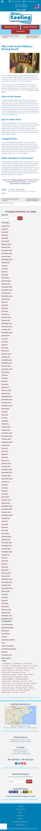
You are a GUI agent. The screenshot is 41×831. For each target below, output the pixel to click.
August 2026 (5, 226)
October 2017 (6, 548)
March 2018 (5, 533)
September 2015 (6, 618)
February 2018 (6, 536)
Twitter (38, 5)
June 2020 (4, 451)
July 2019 (4, 484)
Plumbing (4, 652)
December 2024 (6, 287)
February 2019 (6, 500)
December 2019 (6, 469)
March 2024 (5, 314)
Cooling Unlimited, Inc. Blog (20, 211)
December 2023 (6, 323)
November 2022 (6, 363)
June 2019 (4, 488)
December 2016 (6, 579)
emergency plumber (19, 672)
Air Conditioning (6, 624)
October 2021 (6, 402)
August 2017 (5, 554)
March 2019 (5, 497)
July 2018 (4, 521)
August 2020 (5, 445)
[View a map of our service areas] (20, 724)
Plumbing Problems (8, 688)
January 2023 (5, 357)
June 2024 (4, 305)
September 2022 (7, 369)
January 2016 (5, 612)
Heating (3, 193)
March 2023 (5, 350)
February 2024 (6, 317)
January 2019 (5, 503)
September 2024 (7, 296)
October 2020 (6, 439)
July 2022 (4, 375)
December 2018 (6, 506)
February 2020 (6, 463)
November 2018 (6, 509)
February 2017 (6, 573)
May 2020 (4, 454)
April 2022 (4, 384)
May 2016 (4, 600)
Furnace (19, 674)
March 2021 (5, 424)
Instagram (38, 7)
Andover (31, 668)
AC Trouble (33, 666)
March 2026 (5, 241)
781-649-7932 (31, 1)
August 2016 (5, 591)
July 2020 (4, 448)
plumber (11, 685)
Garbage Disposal (8, 677)
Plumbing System (21, 688)
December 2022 (6, 360)
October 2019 (6, 475)
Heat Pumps (5, 633)
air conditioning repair (21, 668)
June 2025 (4, 268)
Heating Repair (20, 189)
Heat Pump (16, 681)
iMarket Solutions (12, 828)
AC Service (25, 666)
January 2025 (5, 284)
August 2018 (5, 518)
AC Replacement (15, 666)
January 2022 (5, 393)
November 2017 (6, 545)
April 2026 (4, 238)
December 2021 (6, 396)
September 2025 (7, 259)
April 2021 (4, 420)
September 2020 (7, 442)
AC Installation (6, 663)
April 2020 (4, 457)
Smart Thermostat (8, 690)
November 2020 (6, 436)
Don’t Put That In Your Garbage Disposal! (10, 36)
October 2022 (6, 366)
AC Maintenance (17, 663)
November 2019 (6, 472)
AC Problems (28, 663)
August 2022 (5, 372)
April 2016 (4, 603)
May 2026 (4, 235)
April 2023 (4, 347)
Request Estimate (30, 27)
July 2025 (4, 265)
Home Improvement (8, 639)
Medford (34, 683)
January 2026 (5, 247)
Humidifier (24, 681)
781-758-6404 (16, 1)
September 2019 (7, 478)
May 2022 (4, 381)
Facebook (35, 5)
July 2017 (4, 557)
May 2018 (4, 527)
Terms (5, 828)
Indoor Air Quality (7, 646)
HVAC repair (6, 683)
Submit (29, 781)
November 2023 (6, 326)
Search (20, 218)
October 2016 (6, 585)
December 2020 (6, 433)
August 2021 (5, 408)
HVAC (3, 643)
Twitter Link (4, 190)
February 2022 (6, 390)
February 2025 (6, 281)
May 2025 (4, 271)
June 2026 (4, 232)
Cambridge (18, 670)
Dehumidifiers (6, 672)
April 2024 (4, 311)
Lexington (27, 683)
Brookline (11, 670)
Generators (5, 630)
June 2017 (4, 560)
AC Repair (5, 666)
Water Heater (6, 692)
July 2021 (4, 411)
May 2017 (4, 564)
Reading (31, 688)
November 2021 (6, 399)
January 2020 (5, 466)
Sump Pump (19, 690)
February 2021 (6, 427)
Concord (26, 670)
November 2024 (6, 290)
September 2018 (7, 515)
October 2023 (6, 329)
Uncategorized (6, 655)
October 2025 (6, 256)
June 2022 (4, 378)
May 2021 (4, 417)
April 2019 (4, 494)
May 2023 (4, 344)
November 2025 (6, 253)
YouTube (35, 7)
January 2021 (5, 430)
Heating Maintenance (22, 679)
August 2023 (5, 335)
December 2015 (6, 615)
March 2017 (5, 570)
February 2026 (6, 244)
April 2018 (4, 530)
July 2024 (4, 302)
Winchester (15, 692)
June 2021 (4, 414)
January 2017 (5, 576)
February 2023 (6, 354)
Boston (13, 189)
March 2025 (5, 277)
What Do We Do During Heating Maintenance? (32, 36)
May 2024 (4, 308)
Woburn (22, 692)
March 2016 (5, 606)
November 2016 (6, 582)
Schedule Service (11, 27)
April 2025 (4, 274)
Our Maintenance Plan (8, 649)
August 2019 (5, 481)
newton (4, 685)
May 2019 (4, 491)
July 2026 (4, 229)
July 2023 (4, 338)
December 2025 (6, 250)
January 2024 (5, 320)
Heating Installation (8, 679)
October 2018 (6, 512)
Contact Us (20, 31)
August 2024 (5, 299)
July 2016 (4, 594)
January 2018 (5, 539)
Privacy (2, 828)
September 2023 (7, 332)
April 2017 (4, 567)
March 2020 (5, 460)
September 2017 (6, 551)
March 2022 (5, 387)
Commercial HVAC (7, 627)
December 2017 (6, 542)
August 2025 (5, 262)
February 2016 (6, 609)
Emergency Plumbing (9, 674)
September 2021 (7, 405)
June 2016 (4, 597)
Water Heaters (6, 658)
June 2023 (4, 341)
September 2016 (7, 588)
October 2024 (6, 293)
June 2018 (4, 524)
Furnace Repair (28, 674)
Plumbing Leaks (27, 685)
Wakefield (27, 690)
